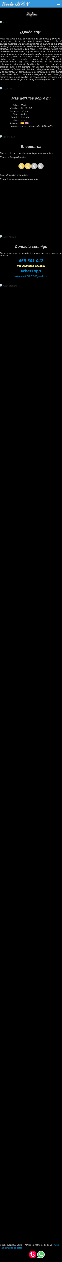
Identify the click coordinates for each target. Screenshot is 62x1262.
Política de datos (14, 1247)
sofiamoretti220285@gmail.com (31, 276)
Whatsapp (31, 271)
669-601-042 (31, 260)
